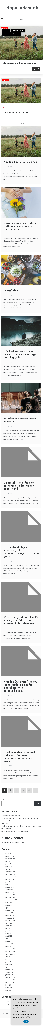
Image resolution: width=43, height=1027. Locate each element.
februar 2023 (10, 916)
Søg (3, 803)
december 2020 (11, 981)
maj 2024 (9, 888)
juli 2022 (8, 934)
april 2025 (9, 872)
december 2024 (11, 875)
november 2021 (11, 955)
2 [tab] (21, 126)
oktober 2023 (10, 901)
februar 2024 (10, 893)
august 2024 (10, 883)
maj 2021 (9, 968)
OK (26, 1021)
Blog (6, 30)
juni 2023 (9, 906)
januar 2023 (10, 919)
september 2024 (11, 880)
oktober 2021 (10, 957)
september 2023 (11, 903)
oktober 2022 (10, 926)
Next (38, 72)
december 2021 (11, 952)
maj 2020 (9, 993)
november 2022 (11, 924)
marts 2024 (10, 890)
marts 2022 (10, 945)
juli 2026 (8, 857)
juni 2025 (9, 867)
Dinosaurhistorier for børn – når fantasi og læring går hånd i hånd (20, 489)
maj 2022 (9, 939)
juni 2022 (9, 937)
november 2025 (11, 862)
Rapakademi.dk (22, 8)
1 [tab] (19, 126)
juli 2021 (8, 963)
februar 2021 (10, 975)
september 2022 (11, 929)
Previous (34, 72)
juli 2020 (8, 988)
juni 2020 (9, 991)
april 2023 (9, 911)
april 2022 (9, 942)
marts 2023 (10, 914)
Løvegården (11, 293)
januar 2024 (10, 896)
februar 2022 (10, 947)
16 (29, 793)
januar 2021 (10, 978)
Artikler (8, 1005)
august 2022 (10, 932)
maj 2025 (9, 870)
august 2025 (10, 865)
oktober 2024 (10, 878)
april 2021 (9, 970)
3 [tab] (23, 126)
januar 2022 (10, 950)
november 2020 (11, 983)
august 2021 (10, 960)
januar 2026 (10, 859)
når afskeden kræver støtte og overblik (15, 834)
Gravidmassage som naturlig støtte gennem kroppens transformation (20, 63)
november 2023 (11, 898)
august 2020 (10, 986)
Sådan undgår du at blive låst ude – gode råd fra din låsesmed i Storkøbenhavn (21, 623)
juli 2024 (8, 885)
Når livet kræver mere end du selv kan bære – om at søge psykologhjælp (21, 357)
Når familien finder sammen (16, 116)
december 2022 (11, 921)
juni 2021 (9, 965)
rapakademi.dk (13, 34)
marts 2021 (10, 973)
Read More (12, 72)
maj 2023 (9, 908)
